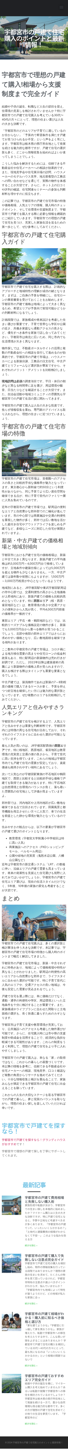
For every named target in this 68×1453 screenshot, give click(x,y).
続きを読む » (31, 1245)
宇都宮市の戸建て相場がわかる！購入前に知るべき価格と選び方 (44, 1317)
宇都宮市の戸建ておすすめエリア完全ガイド (44, 1377)
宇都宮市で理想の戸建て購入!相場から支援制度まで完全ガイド (34, 84)
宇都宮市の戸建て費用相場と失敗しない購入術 (44, 1199)
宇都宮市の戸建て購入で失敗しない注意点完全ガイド (44, 1257)
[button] (61, 7)
